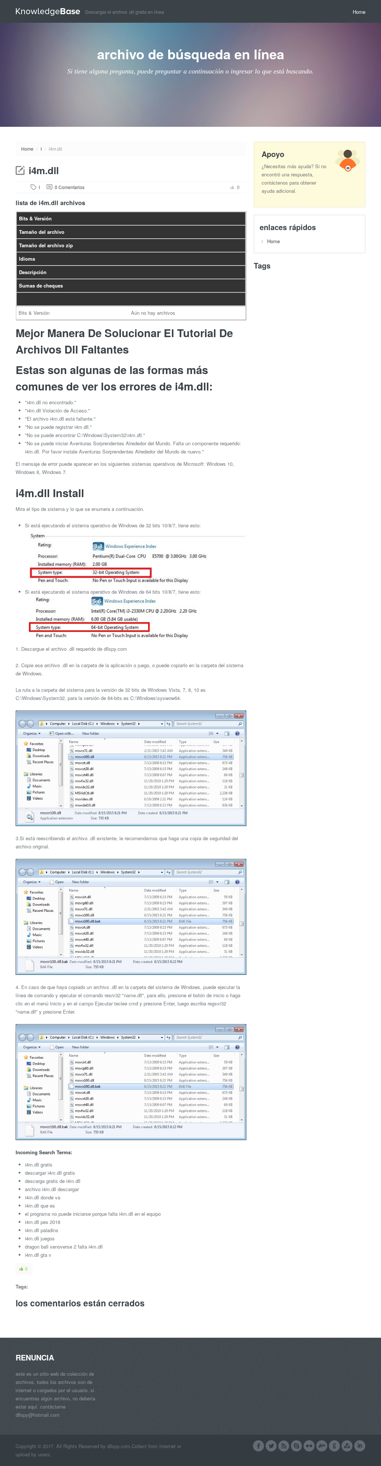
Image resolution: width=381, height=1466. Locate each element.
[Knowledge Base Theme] (50, 11)
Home (359, 11)
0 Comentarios (69, 187)
